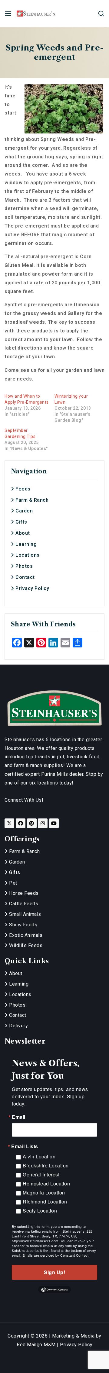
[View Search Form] (101, 13)
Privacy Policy (31, 588)
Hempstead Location (46, 1183)
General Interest (41, 1174)
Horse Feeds (23, 893)
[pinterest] (32, 823)
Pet (12, 883)
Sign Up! (54, 1272)
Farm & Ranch (31, 500)
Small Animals (24, 914)
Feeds (22, 489)
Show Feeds (22, 925)
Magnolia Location (44, 1192)
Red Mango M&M (36, 1344)
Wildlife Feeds (25, 945)
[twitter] (9, 823)
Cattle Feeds (23, 904)
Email (18, 1117)
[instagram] (43, 823)
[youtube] (54, 823)
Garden (23, 511)
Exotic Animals (25, 935)
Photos (23, 566)
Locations (27, 555)
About (22, 533)
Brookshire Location (46, 1165)
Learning (25, 544)
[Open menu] (8, 13)
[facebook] (20, 823)
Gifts (20, 522)
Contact (24, 577)
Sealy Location (40, 1210)
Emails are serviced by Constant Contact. (56, 1255)
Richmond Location (45, 1201)
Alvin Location (39, 1156)
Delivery (18, 1026)
